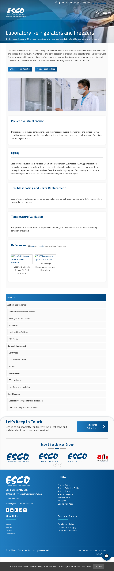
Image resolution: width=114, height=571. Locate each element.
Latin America (102, 553)
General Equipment (16, 345)
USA (79, 550)
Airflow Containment (17, 304)
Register (86, 2)
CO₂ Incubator (15, 380)
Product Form (64, 491)
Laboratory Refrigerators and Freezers (26, 400)
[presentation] (55, 465)
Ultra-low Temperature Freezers (23, 407)
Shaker (12, 366)
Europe (86, 550)
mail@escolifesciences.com (20, 503)
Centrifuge (13, 352)
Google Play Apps (65, 503)
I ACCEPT (98, 566)
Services (13, 38)
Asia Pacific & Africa (98, 550)
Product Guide (64, 485)
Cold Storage (57, 38)
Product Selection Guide (68, 488)
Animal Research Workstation (22, 311)
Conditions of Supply (67, 527)
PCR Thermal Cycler (17, 359)
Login (76, 2)
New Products (64, 497)
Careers (9, 530)
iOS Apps (62, 500)
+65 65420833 (14, 498)
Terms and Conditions (67, 530)
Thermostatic (14, 373)
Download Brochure (46, 68)
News (8, 524)
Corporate (10, 533)
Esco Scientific (44, 38)
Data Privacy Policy (66, 524)
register (41, 245)
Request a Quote (65, 494)
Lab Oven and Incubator (19, 387)
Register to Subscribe (91, 426)
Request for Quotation (21, 68)
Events (9, 527)
